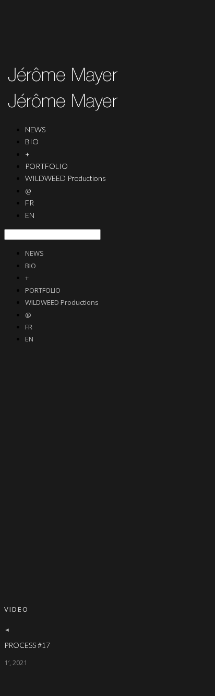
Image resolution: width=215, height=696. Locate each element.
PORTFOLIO (43, 290)
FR (28, 327)
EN (29, 215)
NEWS (34, 253)
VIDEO (16, 609)
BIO (32, 141)
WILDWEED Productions (65, 178)
